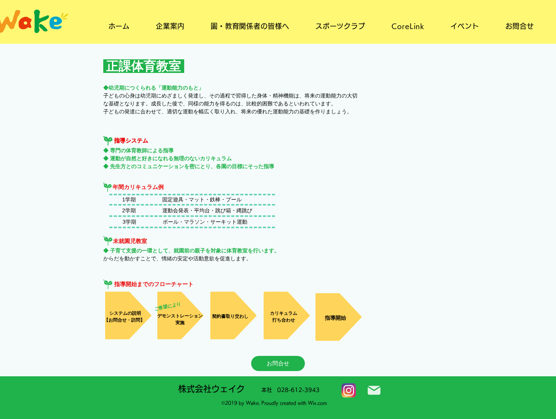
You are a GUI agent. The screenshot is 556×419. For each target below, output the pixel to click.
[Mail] (374, 390)
